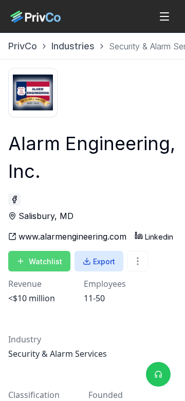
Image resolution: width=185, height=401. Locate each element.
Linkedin (159, 236)
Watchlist (45, 261)
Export (104, 261)
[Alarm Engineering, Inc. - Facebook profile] (14, 199)
